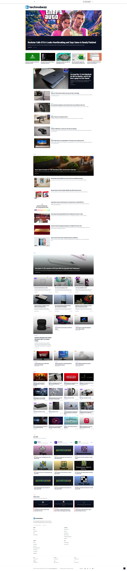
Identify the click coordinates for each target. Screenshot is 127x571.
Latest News (35, 531)
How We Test (35, 549)
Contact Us (35, 544)
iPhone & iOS (66, 529)
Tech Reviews (35, 534)
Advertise (34, 546)
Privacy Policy (66, 542)
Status (34, 529)
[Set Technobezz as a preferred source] (87, 1)
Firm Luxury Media (53, 568)
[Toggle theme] (93, 2)
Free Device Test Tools (67, 536)
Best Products (66, 534)
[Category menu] (34, 2)
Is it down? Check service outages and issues (40, 498)
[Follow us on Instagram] (88, 568)
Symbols (65, 538)
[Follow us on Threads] (90, 568)
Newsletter (35, 553)
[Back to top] (124, 568)
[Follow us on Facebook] (85, 568)
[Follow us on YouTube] (93, 568)
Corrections (35, 551)
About (34, 542)
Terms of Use (66, 544)
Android (65, 531)
